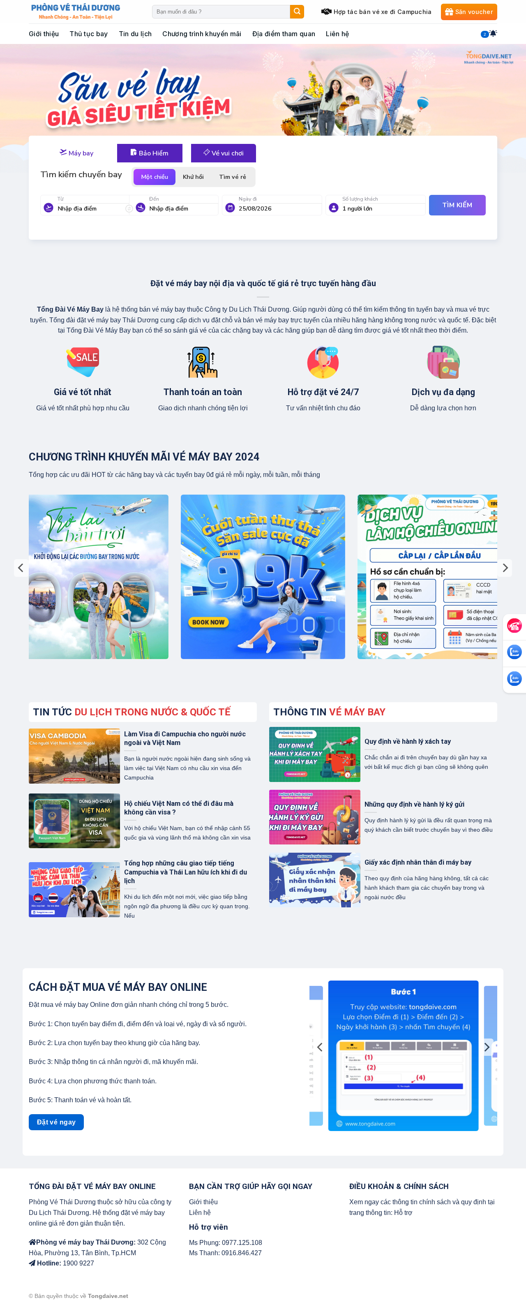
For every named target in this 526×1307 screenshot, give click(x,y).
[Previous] (21, 568)
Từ (60, 199)
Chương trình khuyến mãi (201, 34)
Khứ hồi (193, 177)
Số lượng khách (360, 199)
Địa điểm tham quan (284, 34)
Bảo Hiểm (152, 153)
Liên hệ (337, 34)
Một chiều (154, 177)
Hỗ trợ (403, 1212)
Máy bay (80, 153)
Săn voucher (474, 11)
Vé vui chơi (227, 153)
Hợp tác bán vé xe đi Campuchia (383, 11)
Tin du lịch (135, 34)
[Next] (504, 568)
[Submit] (297, 12)
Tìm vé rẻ (232, 177)
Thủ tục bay (88, 34)
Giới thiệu (44, 34)
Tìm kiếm (457, 205)
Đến (154, 199)
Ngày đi (248, 199)
